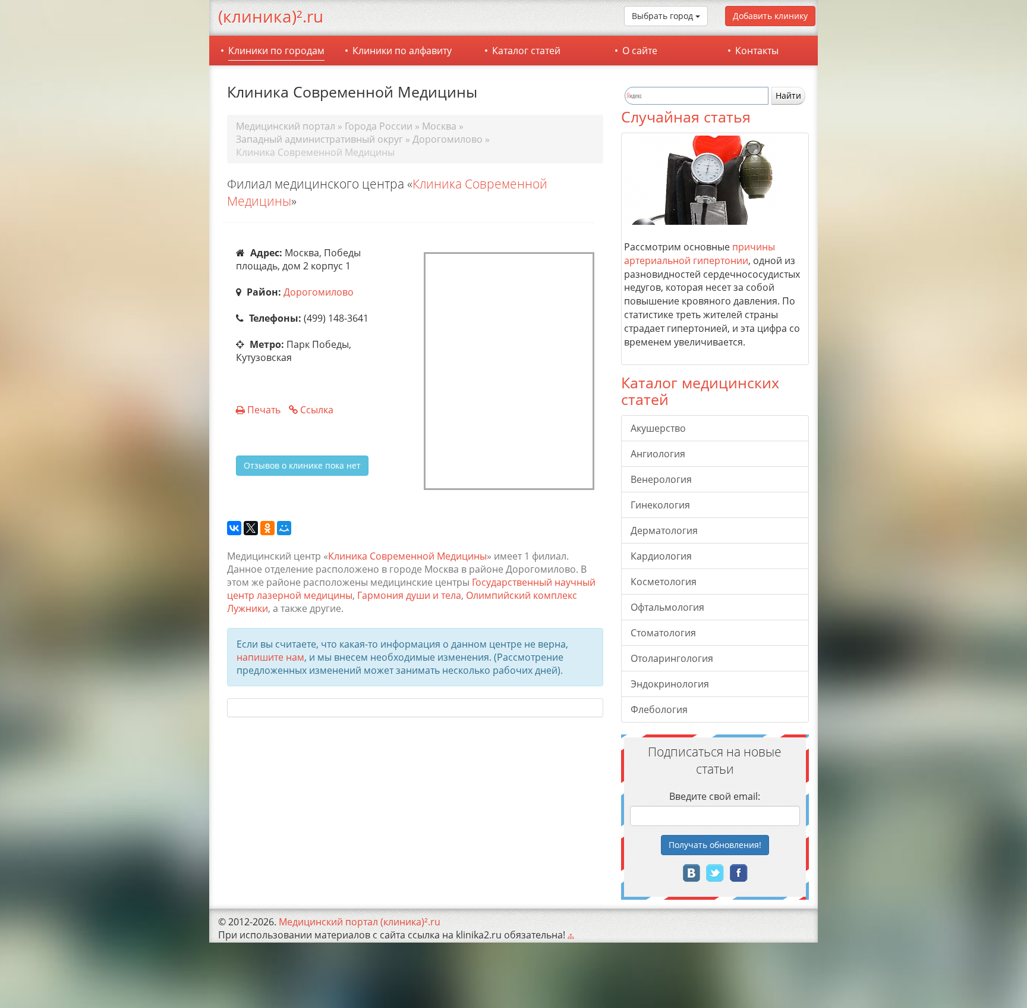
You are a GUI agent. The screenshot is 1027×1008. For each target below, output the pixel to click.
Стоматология (663, 632)
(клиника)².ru (270, 16)
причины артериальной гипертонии (699, 253)
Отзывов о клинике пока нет (302, 465)
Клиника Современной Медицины (407, 556)
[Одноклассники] (267, 528)
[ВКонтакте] (234, 528)
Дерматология (664, 530)
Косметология (664, 581)
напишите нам (270, 657)
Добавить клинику (770, 15)
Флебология (659, 709)
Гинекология (660, 504)
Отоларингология (672, 658)
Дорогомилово (318, 292)
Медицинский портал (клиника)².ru (359, 921)
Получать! (715, 844)
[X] (251, 528)
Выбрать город (663, 15)
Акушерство (658, 428)
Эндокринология (670, 683)
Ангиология (658, 453)
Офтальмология (667, 607)
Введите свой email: (714, 796)
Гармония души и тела (409, 595)
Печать (264, 409)
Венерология (661, 479)
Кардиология (661, 556)
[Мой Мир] (284, 528)
